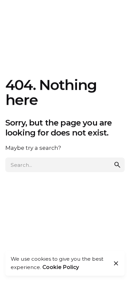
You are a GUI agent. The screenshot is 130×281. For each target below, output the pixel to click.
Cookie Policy (60, 267)
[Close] (116, 263)
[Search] (117, 17)
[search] (117, 164)
